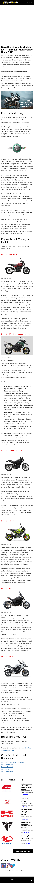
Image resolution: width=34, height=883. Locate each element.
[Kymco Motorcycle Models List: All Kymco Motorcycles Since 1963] (7, 835)
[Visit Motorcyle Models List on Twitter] (13, 864)
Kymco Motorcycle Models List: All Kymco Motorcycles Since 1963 (27, 836)
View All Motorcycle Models (23, 851)
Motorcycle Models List (19, 879)
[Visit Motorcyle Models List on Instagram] (8, 864)
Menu (30, 2)
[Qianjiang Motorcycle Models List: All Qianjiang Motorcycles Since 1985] (7, 784)
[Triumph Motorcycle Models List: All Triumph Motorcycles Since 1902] (7, 822)
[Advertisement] (17, 24)
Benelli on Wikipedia (7, 764)
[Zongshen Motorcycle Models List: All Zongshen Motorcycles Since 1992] (7, 797)
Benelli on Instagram (7, 772)
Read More (25, 794)
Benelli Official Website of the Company (12, 762)
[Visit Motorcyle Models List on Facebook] (3, 864)
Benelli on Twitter (6, 769)
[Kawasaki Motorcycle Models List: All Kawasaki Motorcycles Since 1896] (7, 809)
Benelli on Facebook (7, 767)
